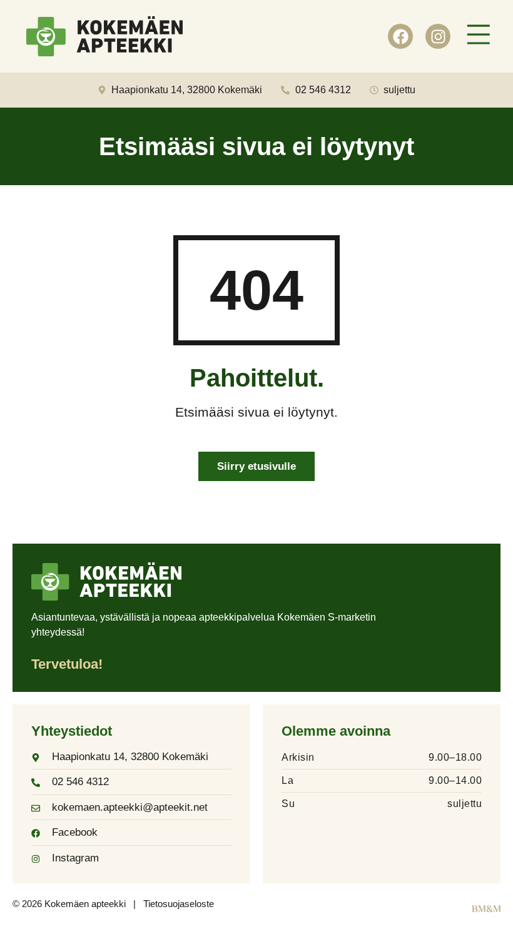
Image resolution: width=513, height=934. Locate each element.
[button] (478, 36)
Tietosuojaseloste (178, 903)
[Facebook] (400, 36)
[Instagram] (437, 36)
